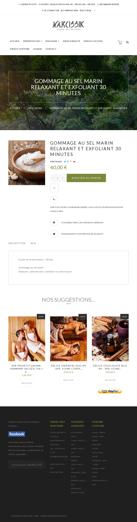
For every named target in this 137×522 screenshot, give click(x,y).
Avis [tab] (33, 243)
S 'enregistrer (70, 10)
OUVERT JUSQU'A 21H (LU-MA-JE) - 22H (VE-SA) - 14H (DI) (67, 4)
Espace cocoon (93, 41)
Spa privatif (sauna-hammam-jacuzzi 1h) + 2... (26, 368)
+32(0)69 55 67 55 (28, 4)
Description (16, 243)
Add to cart (26, 383)
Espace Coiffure (20, 49)
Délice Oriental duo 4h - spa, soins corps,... (68, 367)
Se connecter (51, 10)
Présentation (31, 41)
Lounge (37, 49)
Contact (51, 49)
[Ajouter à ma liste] (54, 188)
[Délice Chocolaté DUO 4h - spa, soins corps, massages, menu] (110, 338)
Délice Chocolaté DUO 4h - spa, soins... (110, 367)
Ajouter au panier (86, 177)
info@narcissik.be (109, 4)
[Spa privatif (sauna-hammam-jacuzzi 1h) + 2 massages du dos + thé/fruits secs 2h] (26, 338)
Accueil (15, 41)
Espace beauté (71, 41)
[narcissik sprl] (68, 25)
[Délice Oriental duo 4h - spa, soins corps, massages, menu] (68, 338)
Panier (120, 42)
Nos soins (51, 41)
